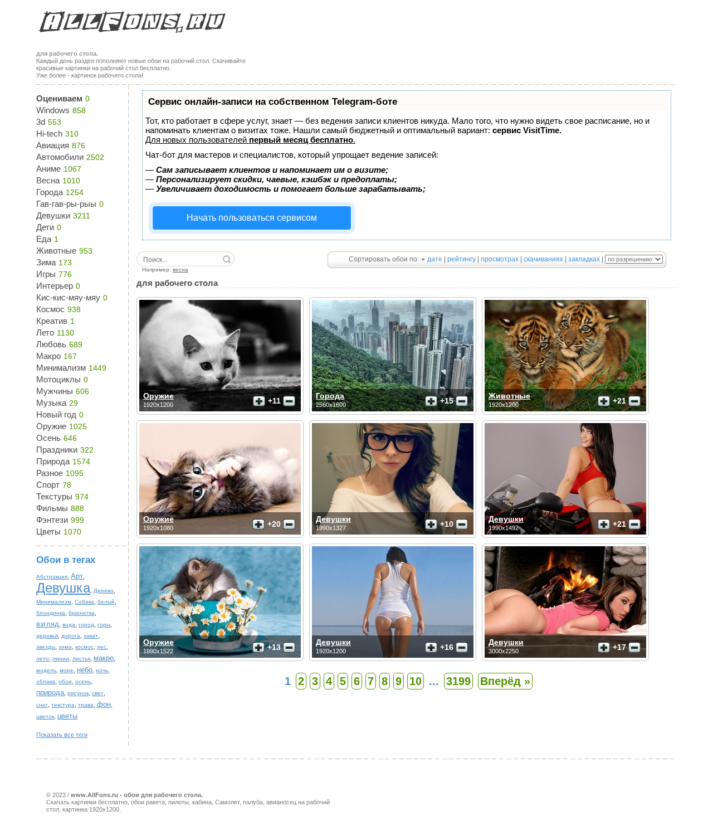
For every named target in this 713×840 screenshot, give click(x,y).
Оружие (51, 426)
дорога (70, 636)
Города (49, 192)
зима (65, 647)
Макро (48, 356)
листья (81, 659)
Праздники (56, 449)
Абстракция (51, 577)
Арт (77, 576)
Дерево (104, 590)
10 (415, 681)
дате (434, 259)
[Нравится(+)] (259, 401)
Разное (49, 473)
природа (50, 692)
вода (68, 624)
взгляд (47, 624)
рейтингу (461, 259)
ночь (102, 670)
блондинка (50, 613)
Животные (56, 250)
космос (84, 647)
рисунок (78, 693)
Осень (48, 438)
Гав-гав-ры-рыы (66, 203)
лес (101, 647)
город (86, 624)
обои (65, 681)
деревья (47, 636)
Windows (53, 110)
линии (60, 659)
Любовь (51, 344)
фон (104, 704)
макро (104, 658)
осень (83, 681)
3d (40, 122)
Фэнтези (52, 520)
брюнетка (82, 613)
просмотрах (500, 259)
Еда (43, 239)
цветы (67, 716)
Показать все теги (61, 734)
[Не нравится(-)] (289, 401)
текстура (63, 705)
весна (180, 269)
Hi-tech (49, 133)
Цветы (48, 531)
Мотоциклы (58, 379)
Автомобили (60, 157)
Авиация (52, 145)
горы (103, 624)
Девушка (63, 587)
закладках (584, 259)
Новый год (56, 414)
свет (98, 693)
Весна (48, 180)
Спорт (48, 484)
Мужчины (54, 391)
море (67, 670)
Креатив (51, 321)
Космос (50, 309)
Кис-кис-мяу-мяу (68, 297)
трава (86, 705)
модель (46, 670)
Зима (46, 262)
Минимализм (61, 367)
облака (45, 681)
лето (42, 659)
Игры (46, 274)
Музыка (51, 402)
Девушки (53, 215)
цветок (45, 716)
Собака (84, 602)
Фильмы (52, 508)
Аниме (48, 168)
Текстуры (54, 496)
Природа (53, 461)
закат (91, 636)
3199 (458, 681)
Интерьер (54, 285)
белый (106, 602)
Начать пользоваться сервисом (252, 217)
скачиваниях (543, 259)
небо (84, 670)
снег (42, 705)
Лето (45, 332)
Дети (45, 227)
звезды (45, 647)
